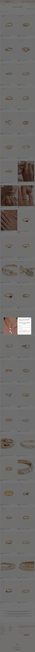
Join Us (24, 331)
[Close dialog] (30, 318)
